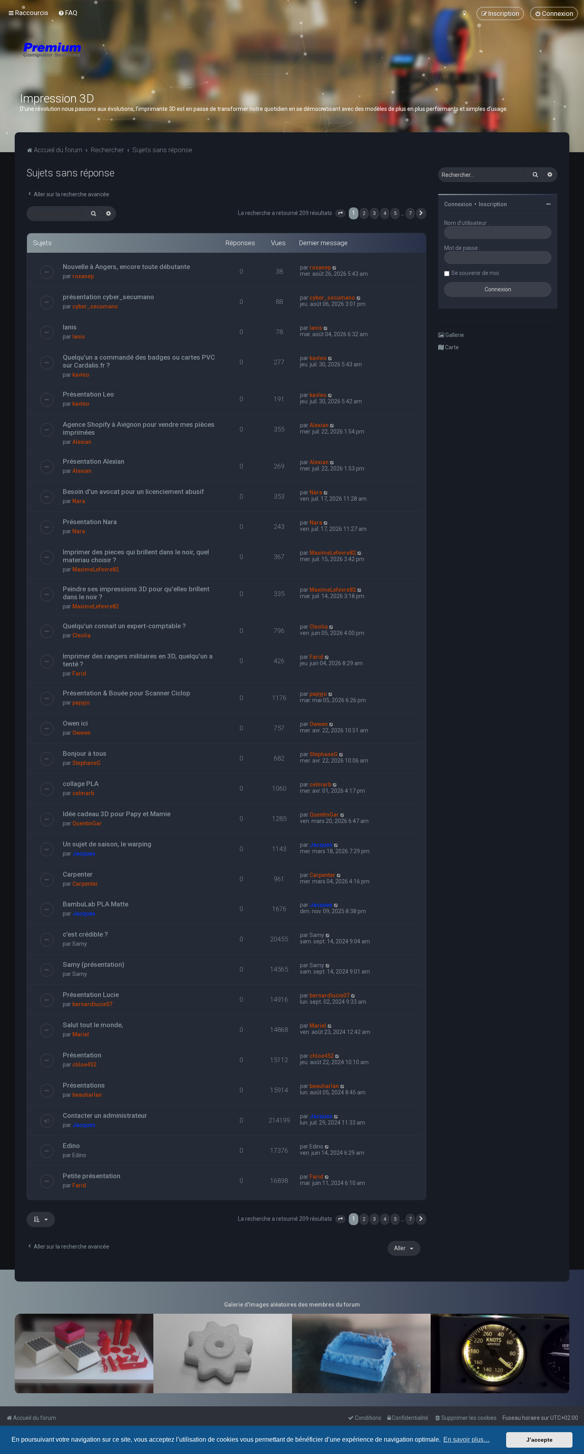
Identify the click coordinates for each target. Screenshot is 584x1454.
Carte (451, 347)
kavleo (80, 375)
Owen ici (75, 723)
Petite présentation (91, 1176)
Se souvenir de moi (475, 273)
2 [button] (364, 213)
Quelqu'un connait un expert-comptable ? (124, 626)
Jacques (83, 853)
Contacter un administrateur (105, 1115)
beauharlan (87, 1095)
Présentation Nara (90, 522)
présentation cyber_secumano (108, 297)
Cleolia (81, 635)
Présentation (82, 1055)
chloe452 (84, 1064)
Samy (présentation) (93, 964)
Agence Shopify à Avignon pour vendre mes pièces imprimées (139, 428)
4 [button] (384, 213)
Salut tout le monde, (93, 1025)
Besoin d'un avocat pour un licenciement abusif (133, 492)
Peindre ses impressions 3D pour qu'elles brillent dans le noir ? (136, 593)
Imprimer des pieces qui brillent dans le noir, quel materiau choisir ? (136, 556)
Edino (71, 1146)
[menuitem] (67, 13)
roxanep (83, 276)
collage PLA (81, 784)
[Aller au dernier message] (334, 267)
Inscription (493, 204)
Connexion (458, 204)
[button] (340, 213)
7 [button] (410, 213)
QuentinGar (87, 823)
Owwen (81, 733)
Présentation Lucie (91, 995)
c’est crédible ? (85, 934)
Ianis (70, 327)
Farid (79, 673)
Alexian (81, 442)
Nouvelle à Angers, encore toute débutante (126, 267)
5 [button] (395, 213)
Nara (78, 501)
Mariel (80, 1034)
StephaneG (86, 763)
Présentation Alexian (93, 461)
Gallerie (454, 335)
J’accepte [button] (539, 1440)
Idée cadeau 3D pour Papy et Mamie (116, 814)
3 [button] (374, 213)
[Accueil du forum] (99, 59)
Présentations (84, 1085)
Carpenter (78, 874)
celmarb (83, 793)
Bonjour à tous (84, 753)
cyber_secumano (95, 306)
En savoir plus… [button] (466, 1439)
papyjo (81, 702)
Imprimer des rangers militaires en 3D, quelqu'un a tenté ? (138, 660)
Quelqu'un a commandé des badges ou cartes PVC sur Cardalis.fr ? (139, 361)
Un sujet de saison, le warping (107, 844)
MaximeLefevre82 (95, 569)
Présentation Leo (88, 394)
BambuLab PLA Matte (95, 904)
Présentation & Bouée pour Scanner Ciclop (126, 693)
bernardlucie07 (92, 1004)
